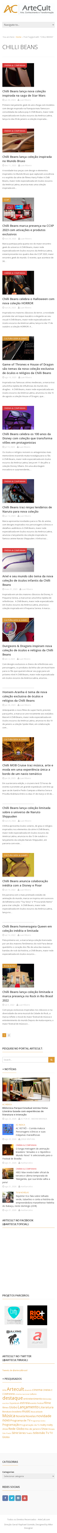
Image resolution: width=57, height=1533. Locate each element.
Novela (20, 1416)
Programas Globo (38, 1421)
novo (6, 1420)
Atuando (28, 1390)
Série (15, 1433)
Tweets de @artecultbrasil (14, 1370)
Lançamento (28, 1407)
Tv (47, 1433)
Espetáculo (15, 1403)
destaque (12, 1398)
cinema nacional (22, 1394)
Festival (40, 1403)
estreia (25, 1403)
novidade (43, 1416)
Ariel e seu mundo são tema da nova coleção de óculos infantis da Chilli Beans (27, 580)
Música (8, 1415)
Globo (13, 1407)
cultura (33, 1394)
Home (18, 37)
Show (44, 1429)
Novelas (30, 1416)
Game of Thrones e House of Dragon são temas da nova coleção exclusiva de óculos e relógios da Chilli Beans (28, 368)
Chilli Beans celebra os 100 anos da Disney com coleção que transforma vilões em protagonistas (27, 438)
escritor (5, 1403)
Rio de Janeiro (33, 1428)
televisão (39, 1433)
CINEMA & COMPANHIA (14, 65)
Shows (51, 1429)
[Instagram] (18, 1498)
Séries (22, 1433)
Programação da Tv (30, 1424)
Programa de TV (20, 1420)
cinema (37, 1390)
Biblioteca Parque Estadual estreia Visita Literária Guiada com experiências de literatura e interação (25, 1111)
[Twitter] (12, 1498)
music (26, 1411)
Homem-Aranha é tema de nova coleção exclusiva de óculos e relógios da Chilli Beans (24, 696)
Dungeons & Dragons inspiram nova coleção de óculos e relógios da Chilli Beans (27, 650)
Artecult (15, 1389)
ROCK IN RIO (10, 966)
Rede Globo (16, 1429)
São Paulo (6, 1433)
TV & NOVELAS (22, 1192)
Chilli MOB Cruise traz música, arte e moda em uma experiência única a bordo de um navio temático (27, 769)
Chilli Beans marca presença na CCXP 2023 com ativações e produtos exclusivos (28, 230)
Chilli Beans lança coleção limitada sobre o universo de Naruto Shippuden (26, 812)
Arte (4, 1390)
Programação (11, 1424)
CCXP (6, 199)
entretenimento (32, 1398)
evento (33, 1403)
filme (47, 1403)
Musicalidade (37, 1411)
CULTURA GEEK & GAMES (16, 338)
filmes (5, 1407)
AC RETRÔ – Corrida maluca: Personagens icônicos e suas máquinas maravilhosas (31, 1131)
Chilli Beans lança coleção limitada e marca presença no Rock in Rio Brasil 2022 (27, 996)
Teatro (29, 1433)
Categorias (8, 1472)
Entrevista (47, 1399)
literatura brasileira (11, 1411)
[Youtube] (25, 1498)
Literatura (46, 1407)
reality (43, 1424)
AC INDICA (7, 1104)
